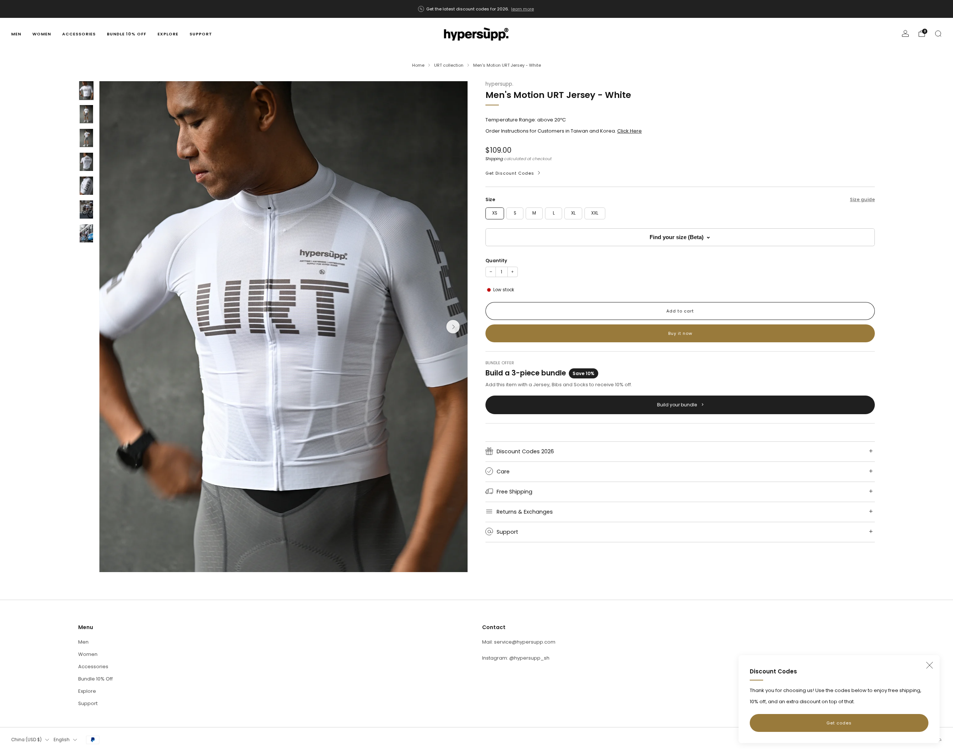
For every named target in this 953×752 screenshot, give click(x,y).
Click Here (629, 130)
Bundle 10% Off (126, 34)
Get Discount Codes (509, 173)
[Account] (905, 33)
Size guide (862, 199)
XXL (594, 213)
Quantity (496, 260)
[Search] (938, 33)
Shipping (494, 158)
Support (200, 34)
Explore (167, 34)
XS (494, 213)
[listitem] (477, 9)
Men (16, 34)
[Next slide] (453, 326)
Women (41, 34)
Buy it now (680, 333)
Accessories (79, 34)
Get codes (839, 723)
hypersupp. (499, 84)
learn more (522, 9)
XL (573, 213)
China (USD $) (26, 740)
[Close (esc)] (929, 665)
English (62, 740)
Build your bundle (680, 404)
